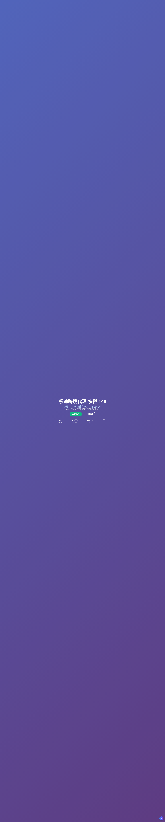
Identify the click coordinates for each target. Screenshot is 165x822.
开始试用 (76, 414)
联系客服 (90, 414)
